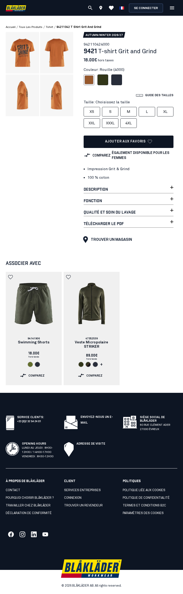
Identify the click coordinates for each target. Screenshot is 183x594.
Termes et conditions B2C (144, 505)
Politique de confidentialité (146, 497)
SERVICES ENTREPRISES (82, 490)
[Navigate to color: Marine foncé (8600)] (37, 364)
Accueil (10, 27)
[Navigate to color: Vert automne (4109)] (30, 364)
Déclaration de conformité (29, 513)
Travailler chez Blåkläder (28, 505)
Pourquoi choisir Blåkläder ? (30, 497)
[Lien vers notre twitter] (22, 534)
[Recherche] (90, 8)
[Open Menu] (172, 8)
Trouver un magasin (111, 240)
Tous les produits (30, 27)
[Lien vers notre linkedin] (34, 534)
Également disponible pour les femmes (140, 155)
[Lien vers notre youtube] (45, 534)
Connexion (72, 497)
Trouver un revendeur (83, 505)
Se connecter (146, 8)
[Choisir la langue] (122, 8)
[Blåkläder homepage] (16, 8)
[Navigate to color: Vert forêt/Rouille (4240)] (88, 364)
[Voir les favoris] (111, 8)
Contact (13, 490)
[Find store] (101, 8)
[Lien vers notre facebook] (11, 534)
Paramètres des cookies (143, 513)
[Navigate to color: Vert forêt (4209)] (81, 364)
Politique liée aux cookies (144, 490)
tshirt (49, 27)
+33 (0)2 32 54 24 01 (29, 421)
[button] (11, 277)
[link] (34, 328)
